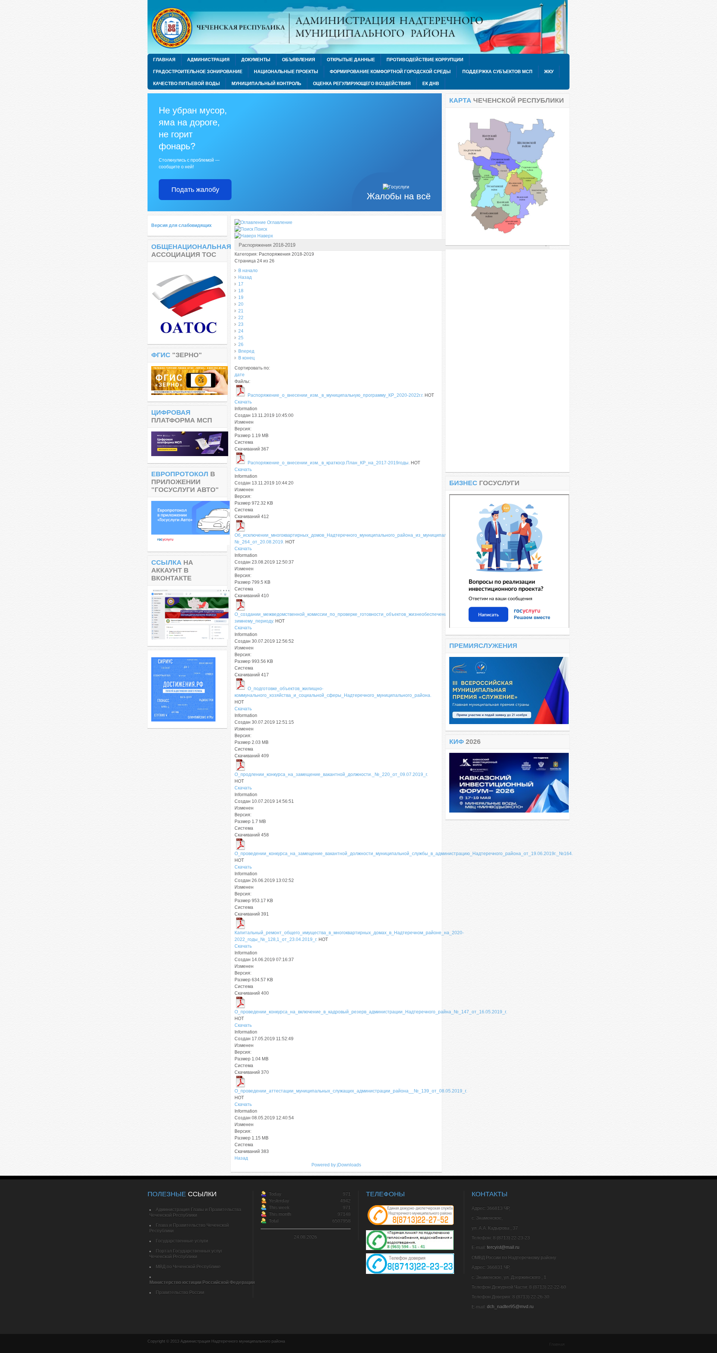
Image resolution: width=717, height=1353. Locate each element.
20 (240, 304)
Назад (245, 277)
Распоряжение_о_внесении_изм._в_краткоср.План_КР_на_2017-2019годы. (329, 462)
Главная (557, 1344)
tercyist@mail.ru (503, 1247)
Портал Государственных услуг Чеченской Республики (185, 1253)
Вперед (246, 351)
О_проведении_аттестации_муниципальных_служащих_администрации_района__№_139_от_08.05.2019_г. (351, 1091)
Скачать (243, 402)
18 (240, 290)
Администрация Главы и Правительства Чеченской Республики (195, 1212)
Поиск (260, 229)
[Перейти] (509, 626)
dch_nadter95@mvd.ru (510, 1306)
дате (240, 374)
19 (240, 297)
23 (240, 324)
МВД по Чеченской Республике (188, 1266)
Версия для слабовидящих (181, 225)
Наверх (265, 236)
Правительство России (180, 1292)
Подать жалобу (195, 189)
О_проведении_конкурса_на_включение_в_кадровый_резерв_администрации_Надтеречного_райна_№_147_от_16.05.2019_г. (371, 1011)
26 (240, 344)
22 (240, 317)
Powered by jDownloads (336, 1164)
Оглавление (279, 222)
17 (240, 284)
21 (240, 311)
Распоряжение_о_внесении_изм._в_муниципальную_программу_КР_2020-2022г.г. (335, 395)
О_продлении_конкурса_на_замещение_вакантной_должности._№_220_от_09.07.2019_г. (331, 774)
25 (240, 337)
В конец (246, 358)
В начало (248, 270)
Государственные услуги (182, 1241)
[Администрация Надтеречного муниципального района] (360, 27)
